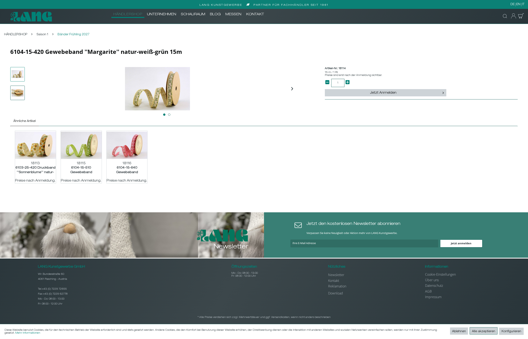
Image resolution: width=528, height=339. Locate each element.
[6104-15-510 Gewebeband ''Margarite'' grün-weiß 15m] (81, 145)
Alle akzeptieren (483, 331)
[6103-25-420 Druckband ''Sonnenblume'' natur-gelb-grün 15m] (35, 145)
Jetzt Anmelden (383, 93)
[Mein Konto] (512, 16)
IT (523, 4)
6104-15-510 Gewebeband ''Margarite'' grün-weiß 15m (81, 170)
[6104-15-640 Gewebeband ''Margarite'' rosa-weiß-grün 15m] (127, 145)
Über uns (432, 280)
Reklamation (337, 286)
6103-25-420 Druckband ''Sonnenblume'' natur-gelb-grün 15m (35, 170)
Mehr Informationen (27, 333)
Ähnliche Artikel (24, 121)
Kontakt (333, 280)
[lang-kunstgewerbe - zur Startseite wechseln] (31, 16)
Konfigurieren (511, 331)
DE (512, 4)
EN (518, 4)
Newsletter (336, 275)
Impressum (433, 297)
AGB (428, 291)
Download (335, 293)
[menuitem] (127, 14)
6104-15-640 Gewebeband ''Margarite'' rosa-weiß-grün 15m (127, 170)
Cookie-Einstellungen (440, 274)
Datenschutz (434, 285)
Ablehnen (459, 331)
